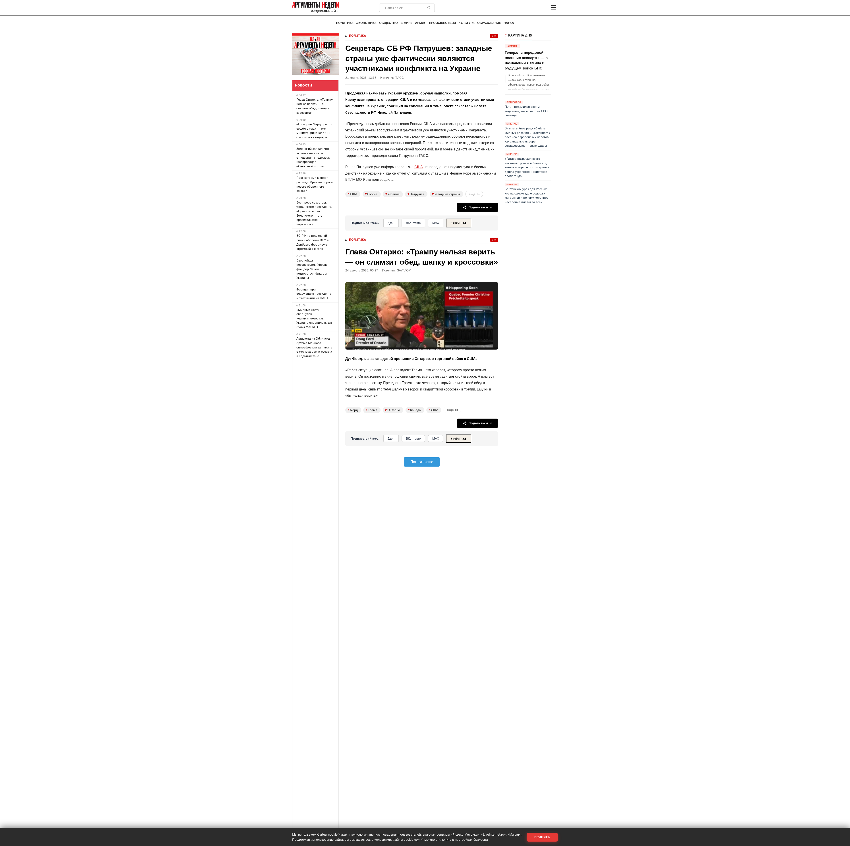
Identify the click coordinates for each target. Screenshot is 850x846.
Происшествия (442, 23)
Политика (345, 23)
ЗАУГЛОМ (404, 270)
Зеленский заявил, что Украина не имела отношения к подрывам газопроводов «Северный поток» (313, 157)
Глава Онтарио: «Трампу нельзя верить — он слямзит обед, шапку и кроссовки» (314, 106)
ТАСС (399, 77)
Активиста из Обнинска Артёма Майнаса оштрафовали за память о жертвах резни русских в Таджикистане (314, 347)
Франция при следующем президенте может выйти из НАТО (314, 294)
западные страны (446, 194)
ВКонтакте (413, 223)
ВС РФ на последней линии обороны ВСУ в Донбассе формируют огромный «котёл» (312, 242)
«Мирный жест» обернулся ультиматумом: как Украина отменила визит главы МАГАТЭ (314, 318)
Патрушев (416, 194)
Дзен (391, 223)
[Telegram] (530, 7)
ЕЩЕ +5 (452, 409)
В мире (406, 23)
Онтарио (392, 409)
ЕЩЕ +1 (474, 194)
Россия (371, 194)
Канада (414, 409)
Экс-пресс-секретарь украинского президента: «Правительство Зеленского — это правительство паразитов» (314, 213)
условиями (382, 839)
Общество (388, 23)
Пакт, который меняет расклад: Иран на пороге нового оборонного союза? (314, 184)
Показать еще (421, 462)
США (418, 167)
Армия (420, 23)
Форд (353, 409)
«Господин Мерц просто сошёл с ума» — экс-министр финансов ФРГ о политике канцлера (314, 130)
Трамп (371, 409)
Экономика (366, 23)
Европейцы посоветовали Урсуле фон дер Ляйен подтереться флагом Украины (312, 269)
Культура (467, 23)
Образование (489, 23)
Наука (509, 23)
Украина (392, 194)
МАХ (435, 223)
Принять (542, 837)
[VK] (541, 7)
